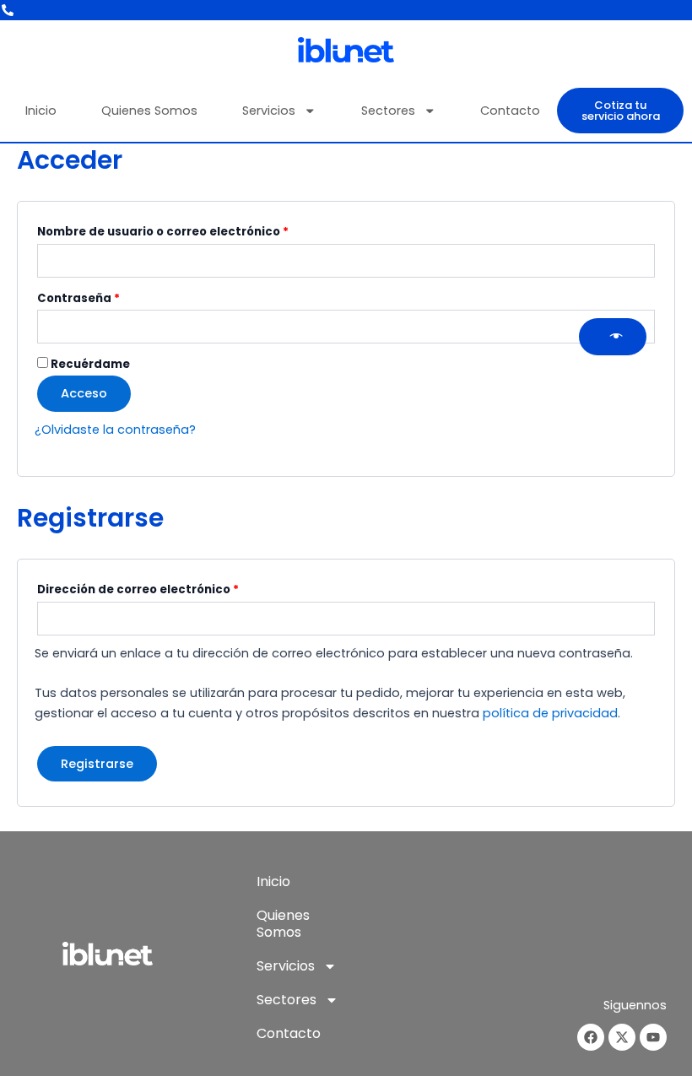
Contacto (510, 110)
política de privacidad (550, 713)
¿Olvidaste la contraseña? (115, 429)
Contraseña (113, 297)
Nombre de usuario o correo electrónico (198, 230)
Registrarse (97, 763)
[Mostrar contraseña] (612, 336)
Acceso (84, 393)
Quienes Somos (149, 110)
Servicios (268, 110)
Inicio (41, 110)
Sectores (388, 110)
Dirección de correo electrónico (173, 588)
